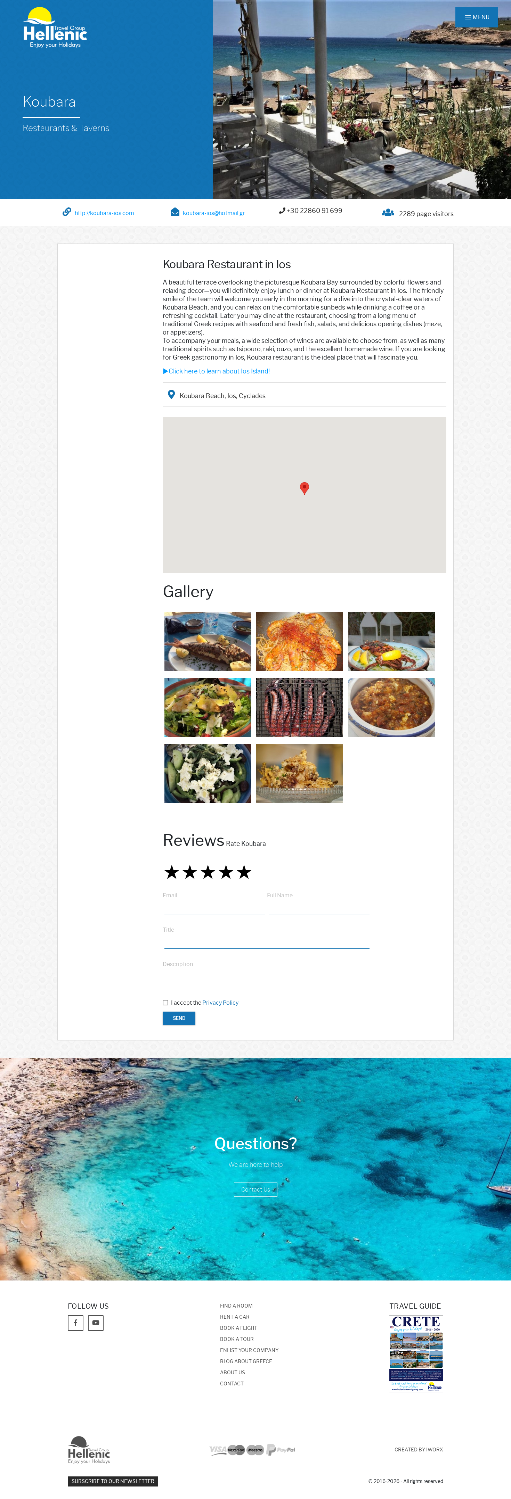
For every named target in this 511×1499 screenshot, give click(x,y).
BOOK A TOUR (237, 1339)
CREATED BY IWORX (419, 1450)
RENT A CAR (235, 1317)
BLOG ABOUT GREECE (246, 1362)
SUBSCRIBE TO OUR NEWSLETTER (113, 1481)
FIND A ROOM (236, 1306)
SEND (179, 1018)
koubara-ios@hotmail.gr (214, 213)
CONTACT (232, 1384)
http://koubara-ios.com (104, 213)
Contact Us (255, 1189)
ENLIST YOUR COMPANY (249, 1350)
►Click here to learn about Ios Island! (216, 371)
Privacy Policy (220, 1002)
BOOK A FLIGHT (238, 1328)
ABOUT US (232, 1373)
